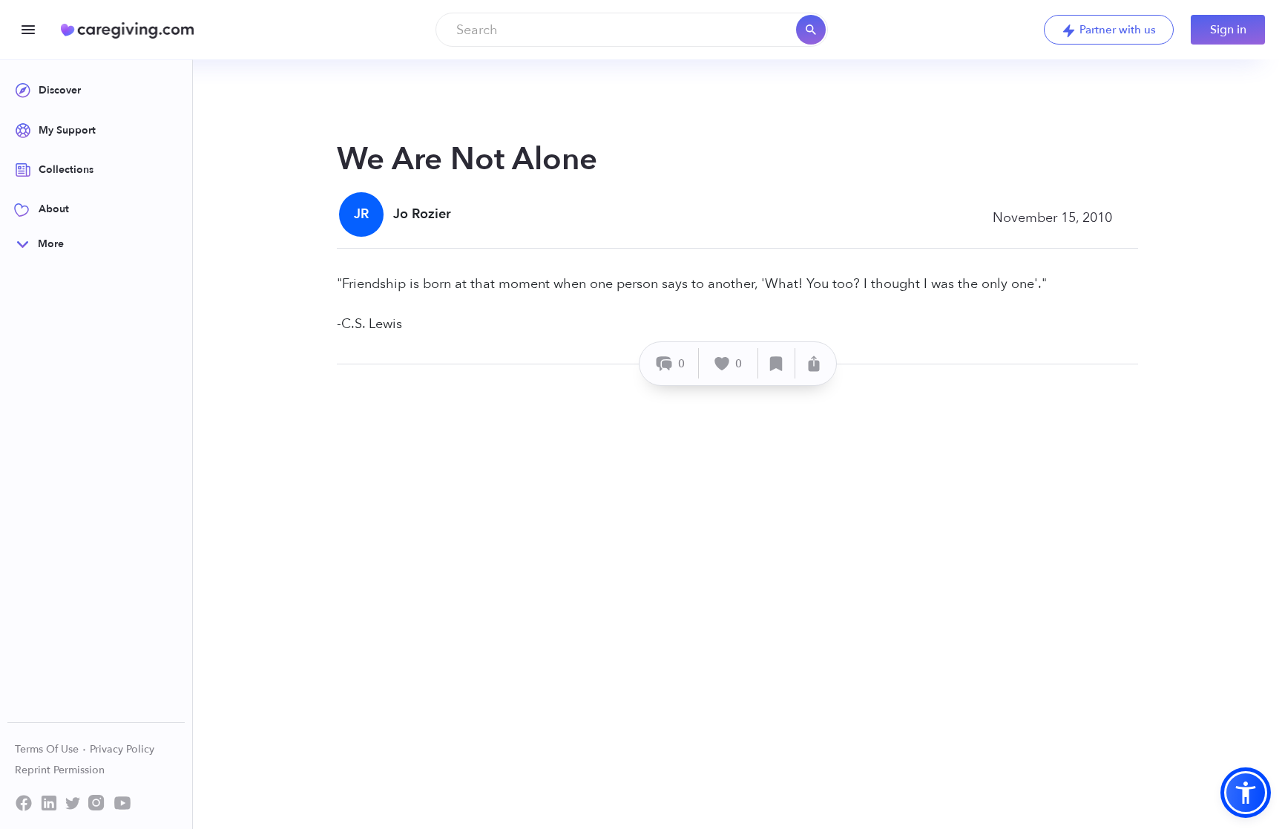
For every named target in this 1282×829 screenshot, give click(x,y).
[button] (1245, 792)
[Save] (776, 363)
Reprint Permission (60, 770)
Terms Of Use (48, 749)
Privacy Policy (122, 749)
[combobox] (631, 30)
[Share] (813, 363)
